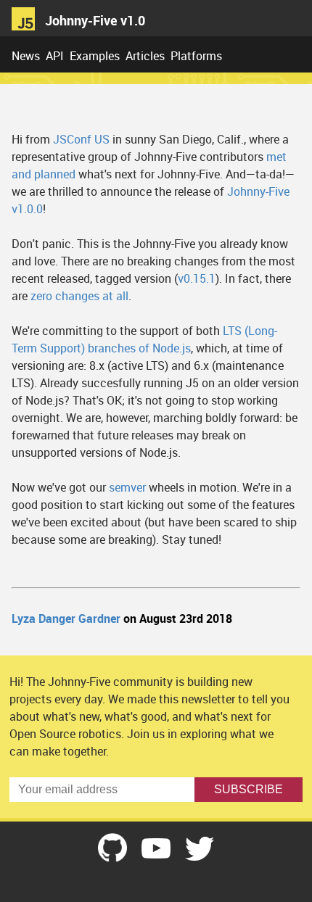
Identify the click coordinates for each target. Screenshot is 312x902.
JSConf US (81, 139)
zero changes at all (79, 296)
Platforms (196, 56)
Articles (145, 56)
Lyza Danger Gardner (66, 618)
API (55, 56)
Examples (95, 56)
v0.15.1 (196, 278)
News (26, 56)
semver (127, 487)
